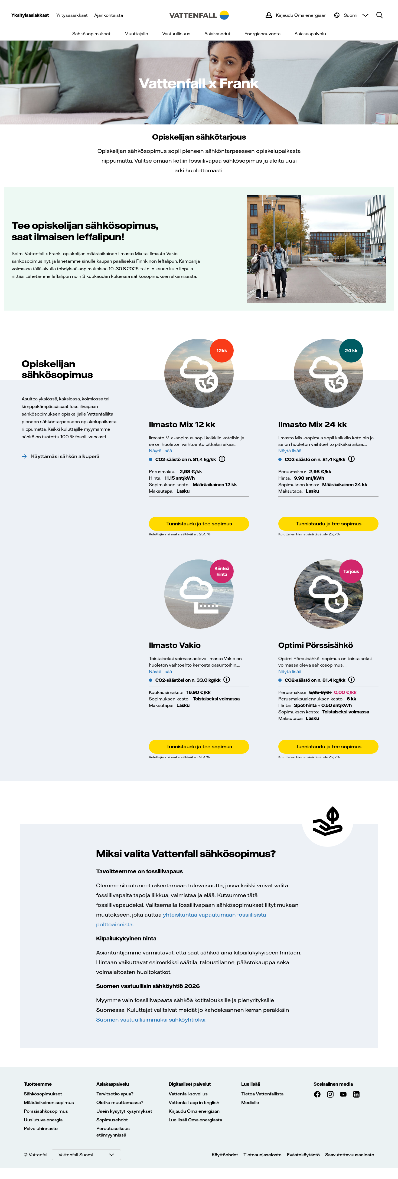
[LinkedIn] (356, 1094)
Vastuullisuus (176, 33)
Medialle (250, 1102)
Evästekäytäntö (303, 1154)
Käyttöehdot (225, 1154)
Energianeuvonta (262, 33)
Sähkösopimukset (91, 33)
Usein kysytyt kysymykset (124, 1111)
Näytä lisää (160, 450)
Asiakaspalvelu (310, 33)
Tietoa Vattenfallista (262, 1093)
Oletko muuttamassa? (119, 1102)
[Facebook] (317, 1094)
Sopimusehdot (112, 1119)
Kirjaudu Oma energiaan (194, 1111)
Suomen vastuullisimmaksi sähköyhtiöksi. (151, 1019)
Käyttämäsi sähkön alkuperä (65, 456)
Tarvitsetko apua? (114, 1093)
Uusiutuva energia (43, 1119)
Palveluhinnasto (41, 1128)
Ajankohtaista (108, 15)
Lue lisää (250, 1084)
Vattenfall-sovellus (188, 1093)
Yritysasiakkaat (72, 15)
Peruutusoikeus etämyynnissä (113, 1132)
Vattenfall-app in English (194, 1102)
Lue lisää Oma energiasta (195, 1119)
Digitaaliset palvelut (190, 1084)
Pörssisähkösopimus (46, 1111)
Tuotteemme (38, 1084)
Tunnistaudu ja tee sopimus (199, 524)
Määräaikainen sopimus (49, 1102)
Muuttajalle (136, 33)
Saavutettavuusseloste (349, 1154)
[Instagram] (330, 1094)
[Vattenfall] (199, 15)
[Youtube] (343, 1094)
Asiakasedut (217, 33)
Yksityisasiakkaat (30, 15)
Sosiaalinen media (333, 1084)
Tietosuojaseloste (262, 1154)
